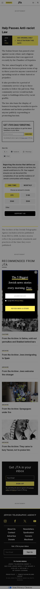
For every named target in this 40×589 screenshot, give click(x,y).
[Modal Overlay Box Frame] (20, 295)
